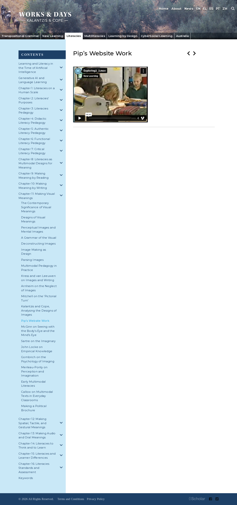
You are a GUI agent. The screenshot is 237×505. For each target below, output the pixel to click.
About (176, 9)
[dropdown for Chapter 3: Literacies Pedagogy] (62, 111)
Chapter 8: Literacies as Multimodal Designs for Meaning (35, 163)
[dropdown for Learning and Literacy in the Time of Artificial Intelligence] (62, 68)
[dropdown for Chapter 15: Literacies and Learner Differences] (62, 456)
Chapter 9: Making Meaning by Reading (34, 175)
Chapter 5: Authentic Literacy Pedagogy (34, 131)
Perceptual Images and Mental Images (38, 229)
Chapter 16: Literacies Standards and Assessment (34, 468)
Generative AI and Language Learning (33, 80)
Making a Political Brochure (33, 408)
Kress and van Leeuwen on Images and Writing (38, 278)
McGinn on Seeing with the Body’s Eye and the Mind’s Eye (38, 331)
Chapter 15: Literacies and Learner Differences (37, 456)
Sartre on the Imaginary (38, 341)
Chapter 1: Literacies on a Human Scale (37, 90)
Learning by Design (123, 36)
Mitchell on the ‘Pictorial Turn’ (38, 298)
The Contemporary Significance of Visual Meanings (36, 207)
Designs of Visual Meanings (33, 219)
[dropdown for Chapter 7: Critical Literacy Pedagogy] (62, 151)
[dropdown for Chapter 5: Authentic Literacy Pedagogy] (62, 131)
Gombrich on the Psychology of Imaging (37, 359)
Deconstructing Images (38, 243)
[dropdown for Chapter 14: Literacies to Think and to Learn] (62, 446)
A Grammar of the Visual (38, 237)
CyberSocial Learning (157, 36)
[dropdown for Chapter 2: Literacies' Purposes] (62, 100)
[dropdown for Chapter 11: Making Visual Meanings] (62, 196)
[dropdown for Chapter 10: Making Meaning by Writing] (62, 186)
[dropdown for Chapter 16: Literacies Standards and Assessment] (62, 468)
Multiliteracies (94, 36)
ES (211, 9)
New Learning (52, 36)
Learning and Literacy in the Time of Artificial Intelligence (36, 68)
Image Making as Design (33, 252)
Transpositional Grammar (20, 36)
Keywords (26, 478)
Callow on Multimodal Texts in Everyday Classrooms (37, 396)
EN (198, 9)
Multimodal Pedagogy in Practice (39, 268)
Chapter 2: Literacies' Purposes (34, 100)
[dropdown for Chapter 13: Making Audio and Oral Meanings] (62, 435)
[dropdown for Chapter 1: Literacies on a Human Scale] (62, 90)
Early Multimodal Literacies (33, 384)
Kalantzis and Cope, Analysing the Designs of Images (39, 310)
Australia (182, 36)
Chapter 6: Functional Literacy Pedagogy (34, 141)
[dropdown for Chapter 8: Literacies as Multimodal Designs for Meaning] (62, 163)
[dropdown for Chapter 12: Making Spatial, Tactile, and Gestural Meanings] (62, 423)
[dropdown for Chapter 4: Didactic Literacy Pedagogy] (62, 121)
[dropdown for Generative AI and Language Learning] (62, 80)
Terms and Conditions (70, 499)
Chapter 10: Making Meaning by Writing (33, 186)
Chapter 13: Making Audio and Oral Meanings (37, 435)
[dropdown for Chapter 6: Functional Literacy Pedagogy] (62, 141)
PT (218, 9)
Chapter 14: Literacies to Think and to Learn (36, 445)
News (188, 9)
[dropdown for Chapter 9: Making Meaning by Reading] (62, 176)
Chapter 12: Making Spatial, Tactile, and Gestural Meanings (32, 423)
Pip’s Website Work (35, 320)
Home (163, 9)
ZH (225, 9)
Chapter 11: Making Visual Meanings (37, 196)
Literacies (74, 36)
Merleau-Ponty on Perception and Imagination (34, 371)
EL (205, 9)
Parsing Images (32, 260)
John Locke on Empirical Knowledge (36, 349)
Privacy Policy (96, 499)
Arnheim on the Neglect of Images (39, 288)
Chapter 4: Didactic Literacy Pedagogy (32, 121)
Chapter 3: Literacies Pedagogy (33, 110)
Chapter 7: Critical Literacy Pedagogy (32, 151)
